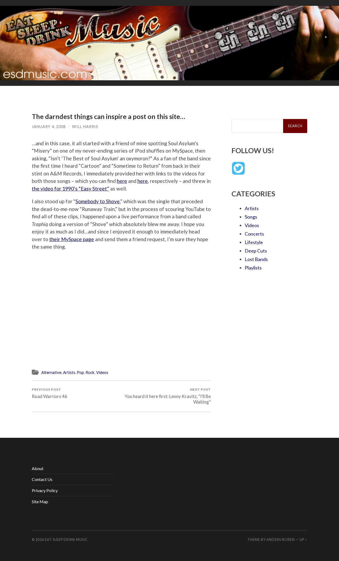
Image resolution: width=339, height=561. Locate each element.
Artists (69, 372)
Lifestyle (254, 242)
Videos (102, 372)
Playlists (253, 268)
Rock (90, 372)
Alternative (51, 372)
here (122, 181)
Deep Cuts (256, 251)
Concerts (254, 234)
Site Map (40, 501)
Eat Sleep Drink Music (66, 539)
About (37, 468)
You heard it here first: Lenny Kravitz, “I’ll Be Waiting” (167, 395)
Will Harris (85, 126)
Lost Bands (256, 259)
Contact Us (42, 479)
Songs (251, 217)
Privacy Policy (45, 490)
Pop (80, 372)
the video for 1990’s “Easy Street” (70, 188)
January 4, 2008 (49, 126)
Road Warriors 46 (49, 393)
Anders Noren (280, 539)
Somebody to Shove (97, 201)
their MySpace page (71, 239)
